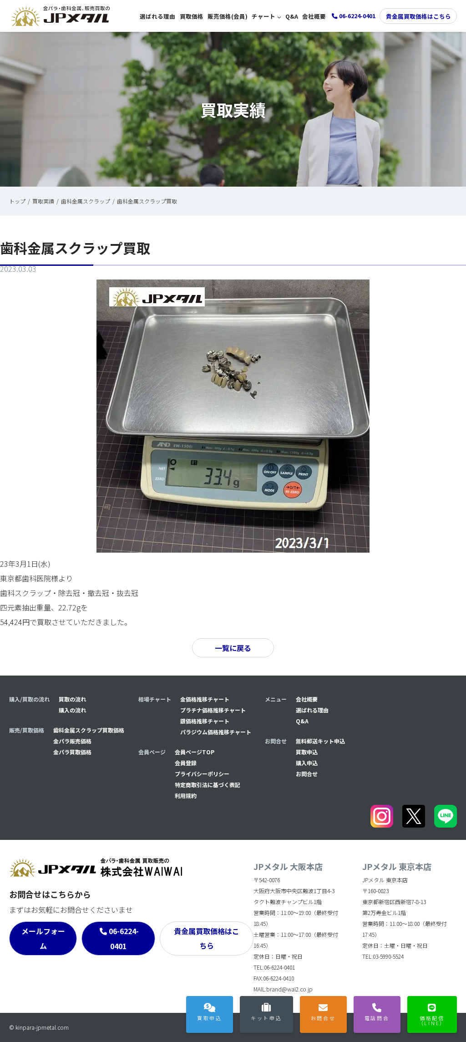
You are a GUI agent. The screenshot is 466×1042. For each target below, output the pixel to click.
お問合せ (307, 774)
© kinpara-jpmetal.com (39, 1027)
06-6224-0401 (124, 938)
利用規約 (186, 795)
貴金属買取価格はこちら (418, 16)
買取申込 (307, 752)
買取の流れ (72, 699)
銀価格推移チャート (204, 721)
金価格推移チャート (204, 699)
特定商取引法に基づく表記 (207, 784)
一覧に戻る (233, 647)
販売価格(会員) (228, 16)
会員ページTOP (194, 752)
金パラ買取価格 (72, 752)
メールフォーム (43, 938)
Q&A (291, 16)
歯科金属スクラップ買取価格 (88, 730)
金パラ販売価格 (72, 741)
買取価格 (191, 16)
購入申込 (307, 763)
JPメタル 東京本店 (396, 866)
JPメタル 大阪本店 (288, 866)
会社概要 (314, 16)
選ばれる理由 (157, 16)
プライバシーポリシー (202, 774)
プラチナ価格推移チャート (213, 710)
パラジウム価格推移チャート (215, 732)
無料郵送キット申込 (320, 741)
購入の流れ (72, 710)
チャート (263, 16)
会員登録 (186, 763)
